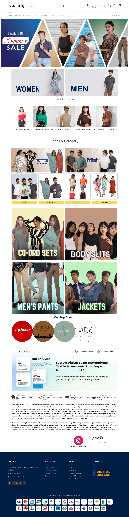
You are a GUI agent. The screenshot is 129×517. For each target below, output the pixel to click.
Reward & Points (50, 473)
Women (29, 15)
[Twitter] (13, 483)
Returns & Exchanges (76, 476)
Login (99, 7)
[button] (14, 121)
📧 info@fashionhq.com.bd (16, 477)
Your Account (49, 467)
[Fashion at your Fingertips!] (16, 6)
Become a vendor (51, 476)
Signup (94, 7)
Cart (52, 15)
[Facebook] (9, 483)
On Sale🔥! (117, 15)
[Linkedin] (17, 483)
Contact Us (72, 470)
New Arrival (19, 15)
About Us (72, 467)
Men (37, 15)
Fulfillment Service (51, 470)
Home (10, 15)
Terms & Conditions (75, 473)
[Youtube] (20, 483)
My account (62, 15)
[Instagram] (24, 483)
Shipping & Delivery (75, 479)
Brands (44, 15)
